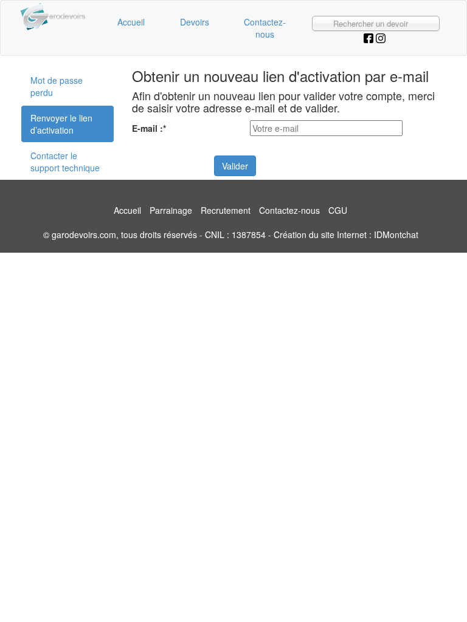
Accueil (131, 22)
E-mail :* (149, 128)
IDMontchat (396, 234)
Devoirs (194, 22)
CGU (337, 210)
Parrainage (171, 210)
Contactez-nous (265, 28)
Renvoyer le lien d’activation (61, 124)
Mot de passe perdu (56, 86)
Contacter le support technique (65, 161)
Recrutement (226, 210)
